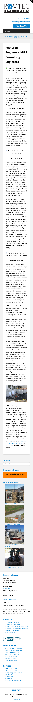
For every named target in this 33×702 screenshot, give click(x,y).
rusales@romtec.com (20, 21)
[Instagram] (20, 690)
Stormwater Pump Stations (13, 624)
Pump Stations (9, 677)
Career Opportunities (9, 599)
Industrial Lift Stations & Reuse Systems (17, 626)
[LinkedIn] (15, 690)
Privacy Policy (16, 699)
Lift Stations (9, 675)
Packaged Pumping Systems (13, 680)
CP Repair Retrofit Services (13, 671)
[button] (31, 2)
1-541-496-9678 (23, 18)
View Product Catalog (11, 660)
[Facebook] (13, 690)
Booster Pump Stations (12, 630)
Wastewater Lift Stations (12, 622)
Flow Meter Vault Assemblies (14, 650)
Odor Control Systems (12, 654)
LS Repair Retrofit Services (13, 669)
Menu (9, 31)
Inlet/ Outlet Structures (12, 656)
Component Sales (10, 658)
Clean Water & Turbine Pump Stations (16, 628)
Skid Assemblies (10, 632)
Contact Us (6, 588)
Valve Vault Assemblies (12, 652)
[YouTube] (18, 690)
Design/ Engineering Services (13, 673)
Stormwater (8, 678)
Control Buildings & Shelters (13, 648)
